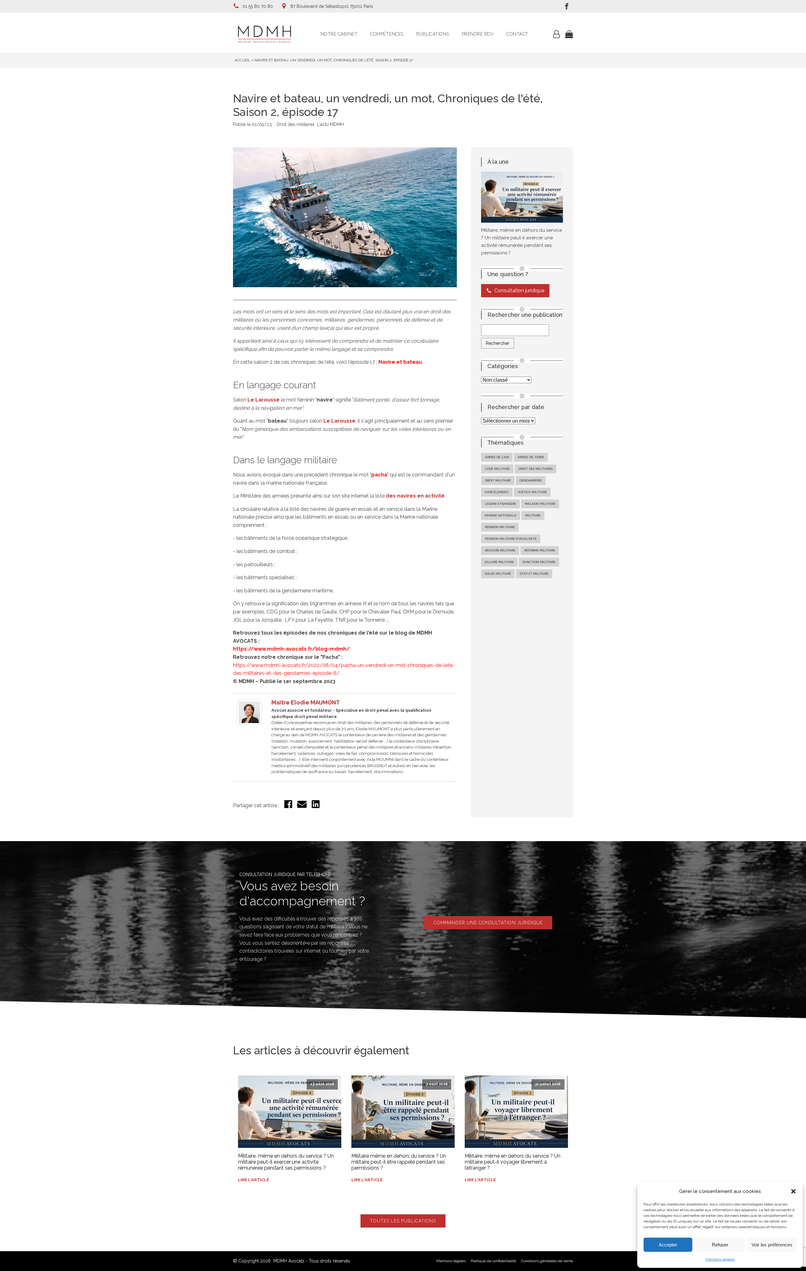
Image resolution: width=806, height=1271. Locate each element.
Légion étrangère (500, 503)
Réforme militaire (539, 550)
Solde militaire (498, 573)
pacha (379, 475)
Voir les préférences (772, 1244)
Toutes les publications (403, 1220)
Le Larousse (339, 421)
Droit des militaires (296, 124)
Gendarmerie (530, 480)
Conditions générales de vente (547, 1261)
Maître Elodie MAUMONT (305, 702)
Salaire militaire (499, 562)
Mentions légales (720, 1259)
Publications (432, 34)
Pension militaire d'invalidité (510, 538)
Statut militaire (534, 573)
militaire (533, 515)
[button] (793, 1191)
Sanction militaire (539, 562)
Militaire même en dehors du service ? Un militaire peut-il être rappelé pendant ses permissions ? (398, 1162)
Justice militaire (532, 492)
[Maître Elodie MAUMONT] (249, 723)
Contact (517, 34)
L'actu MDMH (330, 124)
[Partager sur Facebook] (288, 806)
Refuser (720, 1244)
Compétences (387, 34)
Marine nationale (500, 515)
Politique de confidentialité (493, 1261)
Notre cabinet (339, 34)
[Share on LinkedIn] (316, 806)
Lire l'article (253, 1179)
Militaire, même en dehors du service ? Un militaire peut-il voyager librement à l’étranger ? (512, 1162)
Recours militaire (500, 550)
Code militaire (497, 468)
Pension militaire (500, 527)
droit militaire (498, 480)
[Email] (302, 807)
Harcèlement (497, 492)
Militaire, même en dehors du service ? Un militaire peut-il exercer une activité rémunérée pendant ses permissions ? (286, 1162)
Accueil (242, 60)
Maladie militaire (540, 503)
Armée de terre (531, 457)
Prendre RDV (478, 34)
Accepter (668, 1244)
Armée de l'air (497, 457)
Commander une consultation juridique (488, 922)
